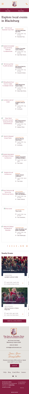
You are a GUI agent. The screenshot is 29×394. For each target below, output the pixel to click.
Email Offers (16, 372)
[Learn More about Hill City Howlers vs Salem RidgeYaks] (22, 314)
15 (23, 246)
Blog (9, 372)
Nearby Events (7, 253)
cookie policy (11, 384)
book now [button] (14, 392)
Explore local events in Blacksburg (14, 18)
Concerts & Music (8, 270)
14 (20, 246)
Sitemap (22, 387)
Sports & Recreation (9, 301)
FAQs (4, 372)
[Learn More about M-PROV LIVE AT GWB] (22, 283)
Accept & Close (6, 387)
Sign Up (15, 366)
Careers (23, 372)
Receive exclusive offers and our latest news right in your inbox (14, 361)
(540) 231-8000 (14, 345)
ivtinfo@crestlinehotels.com (13, 347)
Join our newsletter (14, 355)
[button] (14, 321)
